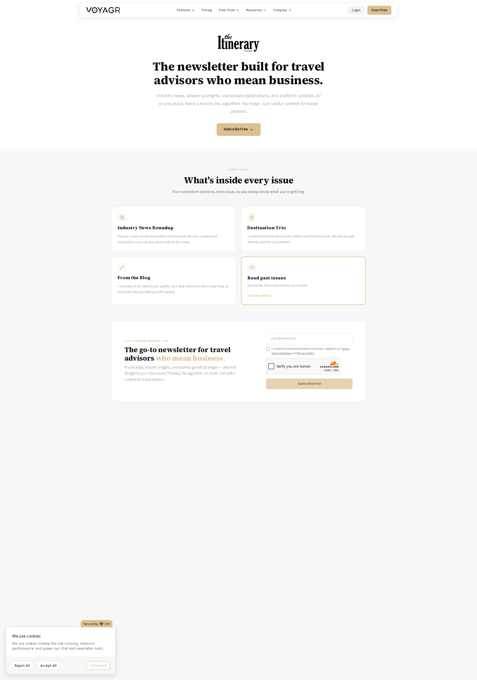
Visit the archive (259, 296)
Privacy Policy (306, 353)
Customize (98, 665)
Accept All (48, 665)
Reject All (22, 665)
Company (280, 10)
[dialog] (60, 650)
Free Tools (227, 10)
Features (183, 10)
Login (356, 10)
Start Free (379, 10)
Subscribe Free (236, 129)
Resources (254, 10)
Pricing (207, 10)
